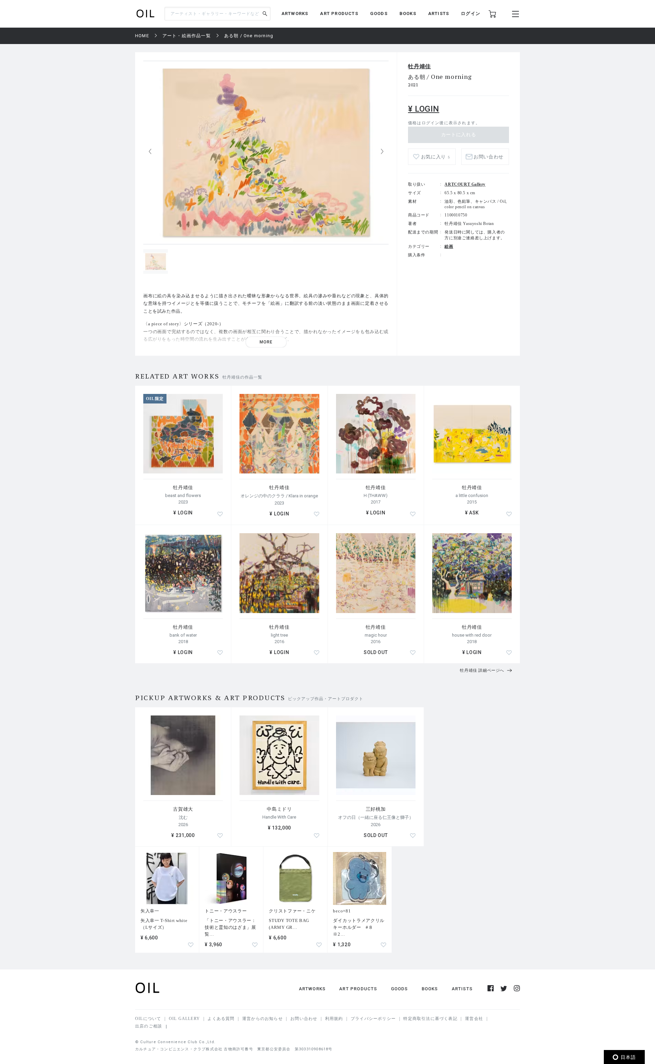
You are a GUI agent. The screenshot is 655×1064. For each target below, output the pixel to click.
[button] (382, 151)
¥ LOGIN (423, 109)
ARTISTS (438, 13)
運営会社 (474, 1018)
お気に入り (435, 156)
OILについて (148, 1018)
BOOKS (407, 13)
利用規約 (334, 1018)
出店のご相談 (148, 1026)
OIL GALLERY (184, 1018)
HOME (142, 35)
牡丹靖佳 (419, 66)
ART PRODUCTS (339, 13)
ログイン (470, 13)
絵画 (449, 246)
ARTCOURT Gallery (465, 184)
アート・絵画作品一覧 (186, 35)
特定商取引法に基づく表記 (430, 1018)
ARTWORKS (294, 13)
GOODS (379, 13)
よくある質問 (220, 1018)
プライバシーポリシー (373, 1018)
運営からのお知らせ (262, 1018)
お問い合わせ (303, 1018)
